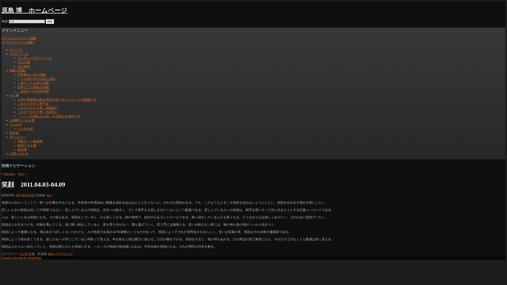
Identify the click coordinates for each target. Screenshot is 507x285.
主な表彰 (23, 66)
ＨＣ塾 (14, 95)
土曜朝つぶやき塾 (22, 120)
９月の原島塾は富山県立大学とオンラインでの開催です (57, 99)
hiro (49, 195)
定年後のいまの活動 (31, 74)
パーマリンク (63, 254)
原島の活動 (17, 70)
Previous (9, 174)
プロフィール (19, 54)
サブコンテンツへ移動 (17, 42)
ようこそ (16, 49)
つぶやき (16, 124)
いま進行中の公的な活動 (36, 79)
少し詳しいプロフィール (34, 58)
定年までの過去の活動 (33, 87)
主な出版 (23, 62)
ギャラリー (17, 137)
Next (21, 174)
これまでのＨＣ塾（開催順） (38, 108)
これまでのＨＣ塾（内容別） (38, 112)
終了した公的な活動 (33, 83)
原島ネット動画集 (30, 141)
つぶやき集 (25, 128)
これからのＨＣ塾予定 (33, 103)
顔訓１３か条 (26, 145)
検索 (5, 21)
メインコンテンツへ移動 (19, 38)
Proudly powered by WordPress (21, 257)
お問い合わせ (19, 153)
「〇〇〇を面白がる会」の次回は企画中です (49, 116)
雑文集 (14, 133)
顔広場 (22, 149)
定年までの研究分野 (33, 91)
